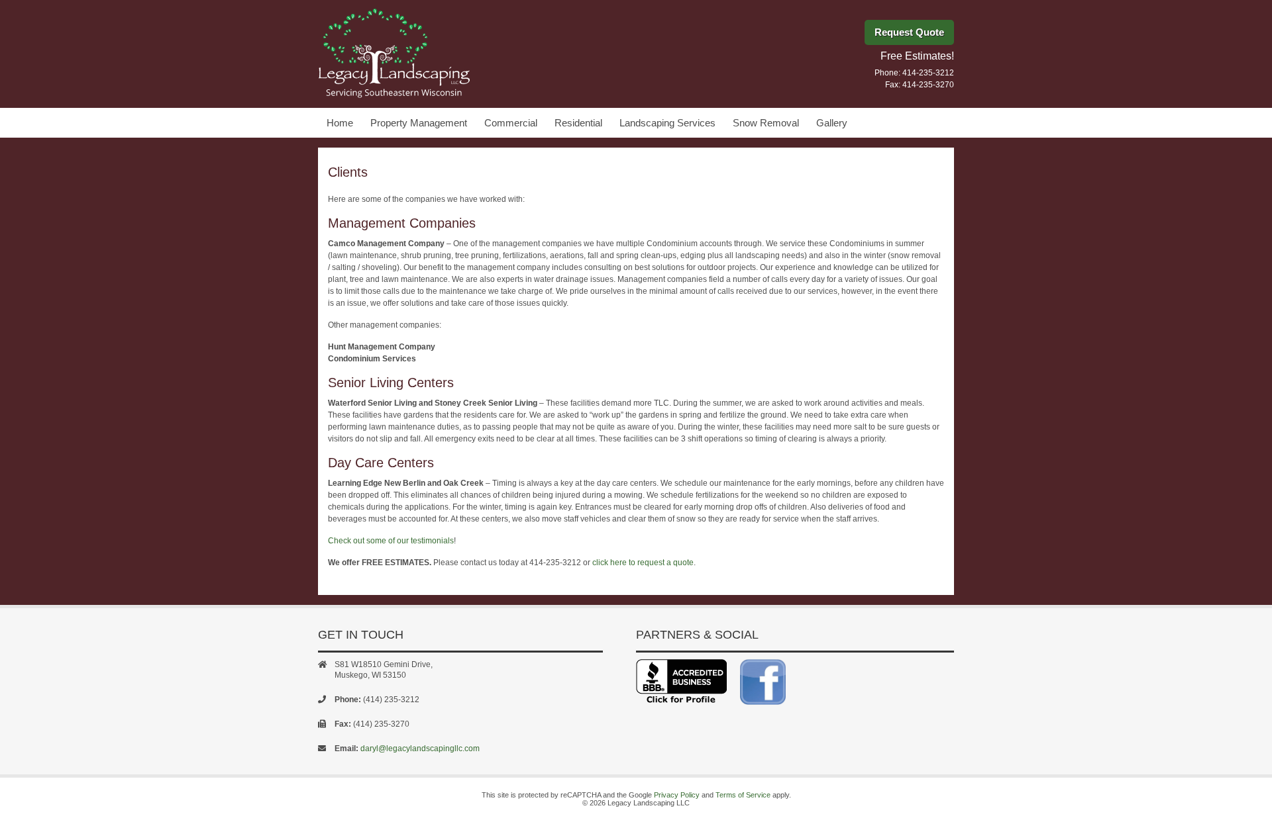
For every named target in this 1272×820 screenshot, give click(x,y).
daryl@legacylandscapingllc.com (420, 748)
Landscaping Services (667, 122)
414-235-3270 (928, 84)
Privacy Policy (677, 795)
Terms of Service (743, 795)
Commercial (510, 122)
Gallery (831, 122)
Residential (578, 122)
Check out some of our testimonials (391, 540)
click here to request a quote (643, 562)
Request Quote (909, 32)
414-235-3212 (928, 72)
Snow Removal (766, 122)
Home (340, 122)
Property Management (418, 122)
